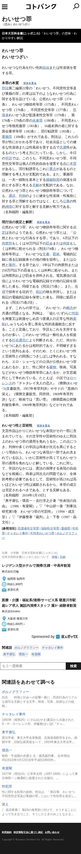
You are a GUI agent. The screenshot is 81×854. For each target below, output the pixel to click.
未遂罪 (37, 120)
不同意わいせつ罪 (42, 533)
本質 (73, 164)
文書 (46, 254)
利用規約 (7, 832)
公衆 (66, 201)
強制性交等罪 (50, 528)
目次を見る (30, 83)
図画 (56, 254)
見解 (35, 185)
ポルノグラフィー (26, 647)
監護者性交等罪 (28, 528)
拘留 (66, 243)
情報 (54, 556)
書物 (52, 367)
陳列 (12, 265)
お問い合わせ (52, 832)
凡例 (62, 556)
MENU (4, 7)
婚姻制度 (53, 180)
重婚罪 (7, 137)
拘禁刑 (7, 243)
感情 (8, 207)
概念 (69, 308)
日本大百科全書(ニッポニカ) (21, 33)
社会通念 (19, 340)
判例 (22, 196)
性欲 (75, 313)
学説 (8, 158)
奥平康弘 (9, 654)
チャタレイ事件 (17, 533)
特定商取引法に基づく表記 (28, 832)
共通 (63, 147)
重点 (52, 169)
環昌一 (23, 654)
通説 (12, 196)
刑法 (5, 88)
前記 (39, 292)
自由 (46, 68)
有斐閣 (35, 654)
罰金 (49, 243)
